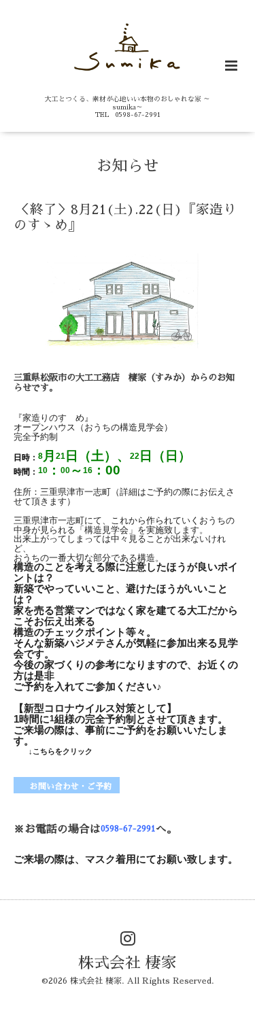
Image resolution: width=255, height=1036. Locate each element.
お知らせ (128, 166)
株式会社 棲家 (127, 962)
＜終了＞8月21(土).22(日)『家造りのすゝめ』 (125, 217)
